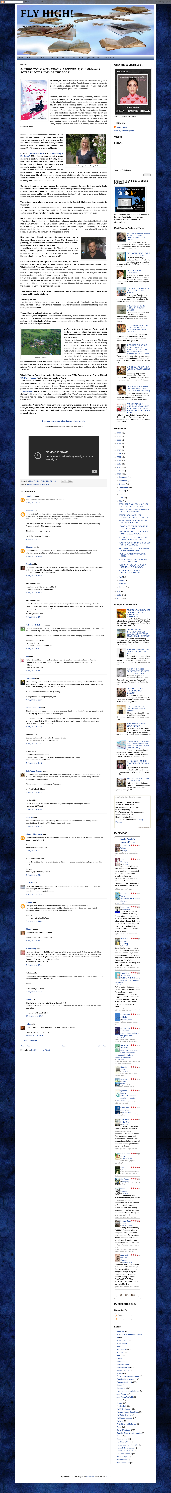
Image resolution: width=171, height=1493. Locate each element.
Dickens (120, 1373)
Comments (121, 1319)
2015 (119, 464)
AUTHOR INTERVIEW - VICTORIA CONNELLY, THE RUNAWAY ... (132, 566)
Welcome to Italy (123, 1463)
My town (120, 1421)
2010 (119, 595)
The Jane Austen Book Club (128, 1445)
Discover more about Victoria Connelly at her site (63, 421)
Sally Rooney (120, 903)
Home (20, 57)
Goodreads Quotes (143, 827)
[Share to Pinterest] (72, 481)
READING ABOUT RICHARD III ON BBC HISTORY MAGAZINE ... (134, 544)
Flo (27, 657)
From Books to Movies (125, 1379)
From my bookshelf (124, 1382)
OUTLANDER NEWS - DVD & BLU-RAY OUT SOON (138, 254)
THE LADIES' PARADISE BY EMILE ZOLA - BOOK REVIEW (138, 290)
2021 (119, 443)
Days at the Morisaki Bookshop (124, 941)
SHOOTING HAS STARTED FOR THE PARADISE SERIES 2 (138, 369)
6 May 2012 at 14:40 (34, 921)
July (121, 494)
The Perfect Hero (36, 153)
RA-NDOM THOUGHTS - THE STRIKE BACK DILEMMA (137, 691)
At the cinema (122, 1340)
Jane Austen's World (125, 1397)
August (122, 491)
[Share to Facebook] (69, 481)
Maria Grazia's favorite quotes (128, 797)
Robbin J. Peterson (127, 1225)
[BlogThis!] (65, 481)
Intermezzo (124, 907)
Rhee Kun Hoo (121, 985)
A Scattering (31, 949)
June (121, 498)
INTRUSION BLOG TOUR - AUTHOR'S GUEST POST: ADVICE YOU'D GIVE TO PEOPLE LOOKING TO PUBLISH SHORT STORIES (138, 349)
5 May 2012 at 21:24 (34, 875)
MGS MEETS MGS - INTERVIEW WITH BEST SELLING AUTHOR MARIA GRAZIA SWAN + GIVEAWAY (138, 633)
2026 (119, 433)
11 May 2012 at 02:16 (34, 1036)
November (123, 481)
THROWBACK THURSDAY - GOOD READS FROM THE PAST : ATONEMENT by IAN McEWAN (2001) (138, 744)
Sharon (29, 929)
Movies (119, 1403)
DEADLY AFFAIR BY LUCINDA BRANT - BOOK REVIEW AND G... (134, 511)
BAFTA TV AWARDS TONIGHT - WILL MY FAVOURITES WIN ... (134, 522)
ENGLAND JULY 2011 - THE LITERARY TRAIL (138, 780)
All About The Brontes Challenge (129, 1334)
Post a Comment (30, 1041)
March (122, 580)
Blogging (120, 1352)
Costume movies (123, 1367)
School (119, 1436)
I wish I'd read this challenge (128, 1391)
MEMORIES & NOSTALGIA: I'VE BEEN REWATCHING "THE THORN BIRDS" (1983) (138, 388)
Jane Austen (125, 1169)
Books (29, 485)
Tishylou (30, 547)
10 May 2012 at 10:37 (34, 1016)
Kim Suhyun (120, 1059)
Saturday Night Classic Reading (129, 1433)
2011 (119, 591)
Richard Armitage (123, 1430)
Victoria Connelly (33, 708)
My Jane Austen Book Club (127, 1412)
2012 (119, 474)
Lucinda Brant (126, 1181)
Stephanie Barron (127, 1262)
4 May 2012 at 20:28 (34, 700)
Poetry (119, 1427)
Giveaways (37, 485)
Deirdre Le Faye (123, 1370)
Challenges (121, 1361)
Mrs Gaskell (121, 1406)
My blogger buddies (124, 1418)
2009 (119, 598)
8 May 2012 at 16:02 (34, 965)
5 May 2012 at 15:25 (34, 792)
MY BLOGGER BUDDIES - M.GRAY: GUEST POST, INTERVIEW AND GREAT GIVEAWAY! (137, 328)
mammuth (90, 1477)
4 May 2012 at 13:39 (34, 576)
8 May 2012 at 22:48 (34, 992)
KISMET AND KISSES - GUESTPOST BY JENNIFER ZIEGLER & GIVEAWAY (138, 671)
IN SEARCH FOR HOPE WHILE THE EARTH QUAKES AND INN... (133, 538)
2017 (119, 457)
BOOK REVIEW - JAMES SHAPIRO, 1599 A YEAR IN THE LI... (133, 560)
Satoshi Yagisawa (127, 946)
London (120, 1400)
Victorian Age (122, 1457)
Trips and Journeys (124, 1454)
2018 (119, 454)
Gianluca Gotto (121, 1100)
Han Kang (125, 864)
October (122, 484)
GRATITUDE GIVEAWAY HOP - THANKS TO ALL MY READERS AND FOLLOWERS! (138, 613)
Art (118, 1337)
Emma (123, 1168)
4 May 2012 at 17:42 (34, 671)
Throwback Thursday (125, 1451)
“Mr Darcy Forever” (29, 378)
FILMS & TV (42, 57)
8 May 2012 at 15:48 (34, 941)
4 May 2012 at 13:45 (34, 593)
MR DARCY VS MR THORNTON (134, 272)
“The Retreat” (26, 391)
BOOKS (30, 57)
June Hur (124, 850)
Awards (119, 1346)
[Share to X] (67, 481)
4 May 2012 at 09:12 (34, 503)
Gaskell (119, 1385)
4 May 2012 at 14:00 (34, 617)
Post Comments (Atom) (40, 1050)
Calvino (119, 1358)
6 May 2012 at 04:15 (34, 894)
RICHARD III (78, 57)
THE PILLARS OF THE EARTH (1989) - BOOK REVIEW (136, 708)
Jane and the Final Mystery (124, 1257)
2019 (119, 450)
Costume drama (123, 1364)
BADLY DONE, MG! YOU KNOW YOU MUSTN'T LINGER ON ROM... (133, 505)
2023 (119, 440)
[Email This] (62, 481)
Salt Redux (124, 1179)
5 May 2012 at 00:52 (34, 744)
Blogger (108, 1477)
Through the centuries (125, 1448)
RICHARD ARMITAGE (60, 57)
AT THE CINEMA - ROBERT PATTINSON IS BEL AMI (130, 571)
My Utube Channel (124, 1415)
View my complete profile (124, 131)
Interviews (45, 485)
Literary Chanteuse (34, 834)
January (122, 587)
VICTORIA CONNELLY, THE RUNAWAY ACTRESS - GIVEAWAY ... (134, 549)
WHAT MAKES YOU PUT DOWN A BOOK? (137, 725)
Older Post (102, 1046)
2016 (119, 460)
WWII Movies (122, 1460)
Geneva (123, 1079)
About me (120, 1331)
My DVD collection (124, 1409)
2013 (119, 471)
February (123, 584)
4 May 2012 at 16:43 (34, 649)
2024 (119, 437)
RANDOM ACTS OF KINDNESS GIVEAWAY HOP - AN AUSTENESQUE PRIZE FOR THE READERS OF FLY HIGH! (138, 408)
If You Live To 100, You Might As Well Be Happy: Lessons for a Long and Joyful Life (127, 978)
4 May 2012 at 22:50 (34, 727)
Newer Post (25, 1046)
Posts (119, 1315)
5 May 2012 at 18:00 (34, 809)
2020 (119, 447)
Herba (28, 1000)
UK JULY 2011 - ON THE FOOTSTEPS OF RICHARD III (138, 763)
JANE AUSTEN (93, 57)
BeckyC (29, 883)
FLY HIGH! (47, 13)
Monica (29, 902)
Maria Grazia (122, 127)
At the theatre (122, 1343)
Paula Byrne (125, 1124)
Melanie (29, 817)
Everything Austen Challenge (128, 1376)
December (123, 477)
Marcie (29, 564)
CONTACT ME (108, 57)
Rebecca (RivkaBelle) (35, 625)
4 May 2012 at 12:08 (34, 556)
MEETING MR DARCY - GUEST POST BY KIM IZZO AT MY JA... (134, 533)
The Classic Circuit (124, 1442)
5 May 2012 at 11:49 (34, 763)
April (121, 577)
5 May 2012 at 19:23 (34, 826)
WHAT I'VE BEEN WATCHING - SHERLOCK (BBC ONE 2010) (138, 651)
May (121, 501)
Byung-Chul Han (127, 1019)
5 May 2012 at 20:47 (34, 851)
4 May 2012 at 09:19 (34, 539)
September (123, 487)
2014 (119, 467)
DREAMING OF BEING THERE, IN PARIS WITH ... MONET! (137, 308)
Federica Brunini (127, 1158)
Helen (28, 1024)
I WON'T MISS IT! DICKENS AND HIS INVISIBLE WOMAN (133, 527)
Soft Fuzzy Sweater (34, 771)
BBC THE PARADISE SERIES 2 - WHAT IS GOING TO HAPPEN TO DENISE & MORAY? (138, 236)
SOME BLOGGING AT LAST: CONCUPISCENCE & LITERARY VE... (135, 516)
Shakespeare (122, 1439)
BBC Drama (121, 1349)
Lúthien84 (30, 678)
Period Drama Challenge (126, 1424)
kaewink (29, 496)
